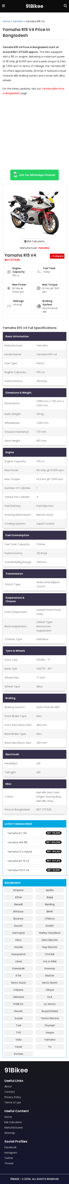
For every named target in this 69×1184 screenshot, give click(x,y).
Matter (49, 975)
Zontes (18, 1054)
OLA (49, 997)
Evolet (50, 926)
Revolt (18, 1011)
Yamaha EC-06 (33, 833)
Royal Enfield (50, 1011)
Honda (18, 947)
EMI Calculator (35, 241)
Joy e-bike (50, 961)
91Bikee (34, 6)
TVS (18, 1032)
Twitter (8, 1158)
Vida (18, 1039)
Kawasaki (18, 968)
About (8, 1086)
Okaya (50, 990)
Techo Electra (50, 1018)
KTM (18, 975)
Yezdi (18, 1047)
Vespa (49, 1032)
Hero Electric (50, 940)
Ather (18, 897)
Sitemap (9, 1133)
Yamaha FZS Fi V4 (33, 870)
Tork (18, 1025)
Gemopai (18, 933)
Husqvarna (18, 954)
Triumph (49, 1025)
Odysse (18, 990)
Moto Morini (49, 982)
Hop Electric (50, 947)
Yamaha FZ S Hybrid (33, 851)
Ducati (18, 926)
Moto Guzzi (18, 982)
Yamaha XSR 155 (33, 842)
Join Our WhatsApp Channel (37, 175)
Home (6, 21)
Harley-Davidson (50, 933)
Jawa (18, 961)
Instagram (10, 1152)
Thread (8, 1163)
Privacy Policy (12, 1097)
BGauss (18, 911)
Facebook (10, 1147)
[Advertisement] (34, 134)
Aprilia (50, 890)
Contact (9, 1092)
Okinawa (18, 997)
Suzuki (18, 1018)
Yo (49, 1047)
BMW (50, 911)
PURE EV (18, 1004)
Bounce (18, 918)
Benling (49, 904)
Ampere (18, 890)
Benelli (18, 904)
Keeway (50, 968)
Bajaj (50, 897)
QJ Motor (50, 1004)
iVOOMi (49, 954)
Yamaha (18, 21)
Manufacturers (13, 1127)
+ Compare (57, 256)
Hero (18, 940)
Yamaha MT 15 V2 (33, 861)
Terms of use (12, 1102)
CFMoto (50, 918)
